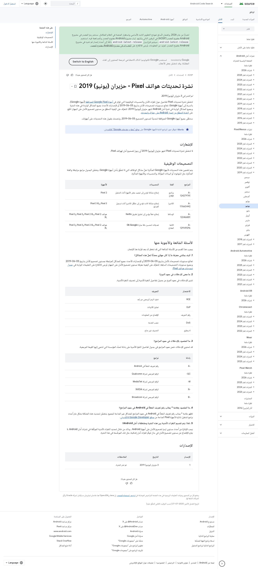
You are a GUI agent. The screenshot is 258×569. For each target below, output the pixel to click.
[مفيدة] (72, 75)
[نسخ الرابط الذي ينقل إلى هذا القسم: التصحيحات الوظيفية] (161, 164)
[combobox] (65, 3)
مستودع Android (207, 521)
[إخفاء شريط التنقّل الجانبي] (222, 564)
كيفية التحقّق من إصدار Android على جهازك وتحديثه (165, 112)
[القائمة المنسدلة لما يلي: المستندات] (220, 3)
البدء (232, 19)
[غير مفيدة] (67, 75)
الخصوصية (160, 563)
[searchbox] (237, 28)
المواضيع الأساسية (203, 19)
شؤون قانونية (182, 563)
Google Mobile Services (60, 536)
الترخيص (171, 563)
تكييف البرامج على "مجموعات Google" (127, 550)
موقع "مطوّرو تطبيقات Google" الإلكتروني (121, 129)
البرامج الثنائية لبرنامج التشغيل (203, 545)
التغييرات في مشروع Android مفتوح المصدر (110, 45)
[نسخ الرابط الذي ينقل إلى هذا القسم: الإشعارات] (177, 144)
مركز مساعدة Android (62, 521)
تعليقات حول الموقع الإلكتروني (141, 563)
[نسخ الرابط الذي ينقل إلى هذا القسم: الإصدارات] (176, 445)
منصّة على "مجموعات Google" (130, 540)
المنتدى (193, 563)
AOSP (190, 75)
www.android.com (62, 531)
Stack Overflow (64, 540)
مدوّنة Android (136, 531)
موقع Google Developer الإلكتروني (137, 417)
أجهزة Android (167, 19)
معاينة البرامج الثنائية (206, 536)
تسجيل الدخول (10, 3)
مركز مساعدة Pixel (64, 526)
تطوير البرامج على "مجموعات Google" (127, 545)
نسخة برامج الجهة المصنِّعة (204, 540)
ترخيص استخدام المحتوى (126, 495)
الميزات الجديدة (248, 19)
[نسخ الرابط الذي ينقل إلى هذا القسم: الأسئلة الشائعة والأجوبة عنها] (151, 243)
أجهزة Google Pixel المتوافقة (99, 101)
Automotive (146, 19)
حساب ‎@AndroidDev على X (131, 526)
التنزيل (211, 531)
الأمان (220, 19)
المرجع (128, 19)
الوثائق (251, 12)
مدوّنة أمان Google (135, 536)
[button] (240, 47)
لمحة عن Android (206, 563)
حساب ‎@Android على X (133, 521)
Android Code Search (201, 3)
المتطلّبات (210, 526)
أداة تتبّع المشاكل (65, 545)
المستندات (228, 3)
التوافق (185, 19)
